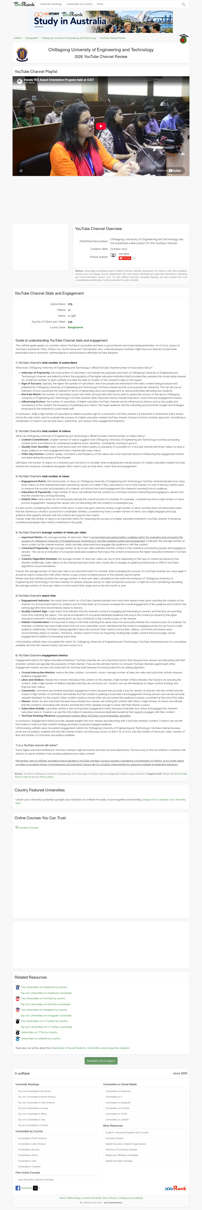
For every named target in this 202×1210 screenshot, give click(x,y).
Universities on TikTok (116, 1114)
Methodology (74, 1198)
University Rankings (51, 4)
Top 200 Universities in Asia (31, 1119)
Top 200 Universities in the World (34, 1091)
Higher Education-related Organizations (126, 1144)
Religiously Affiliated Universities (122, 1155)
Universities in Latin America (32, 1144)
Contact (86, 1198)
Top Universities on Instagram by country (43, 1009)
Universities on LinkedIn (117, 1119)
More (100, 4)
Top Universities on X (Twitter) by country (44, 1021)
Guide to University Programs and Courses (127, 1132)
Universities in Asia (27, 1161)
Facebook (26, 1187)
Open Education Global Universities (36, 1179)
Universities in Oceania (29, 1166)
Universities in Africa (28, 1155)
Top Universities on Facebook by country (43, 987)
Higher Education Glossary (119, 1161)
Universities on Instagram (118, 1102)
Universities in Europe (28, 1149)
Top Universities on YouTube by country (43, 998)
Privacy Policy (46, 777)
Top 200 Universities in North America (36, 1097)
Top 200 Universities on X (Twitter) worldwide (44, 1026)
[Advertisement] (101, 199)
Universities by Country (79, 4)
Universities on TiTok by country (38, 1032)
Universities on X (114, 1097)
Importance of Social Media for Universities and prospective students (90, 1047)
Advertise (96, 1198)
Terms (106, 1198)
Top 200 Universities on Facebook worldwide (44, 993)
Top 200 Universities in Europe (33, 1108)
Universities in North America (32, 1138)
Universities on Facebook (118, 1091)
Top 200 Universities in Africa (32, 1114)
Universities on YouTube (117, 1108)
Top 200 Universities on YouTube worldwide (43, 1004)
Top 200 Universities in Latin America (36, 1102)
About (62, 1198)
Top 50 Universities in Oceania (33, 1125)
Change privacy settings (131, 1198)
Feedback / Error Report (101, 1060)
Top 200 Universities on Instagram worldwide (44, 1015)
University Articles (114, 1138)
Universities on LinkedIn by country (40, 1038)
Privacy (113, 1198)
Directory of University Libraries (121, 1149)
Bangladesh (75, 327)
